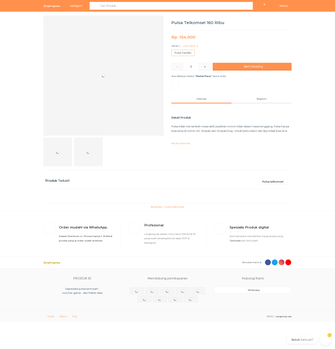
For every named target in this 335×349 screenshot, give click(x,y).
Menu (283, 6)
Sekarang (253, 66)
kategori (76, 6)
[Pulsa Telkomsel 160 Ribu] (103, 76)
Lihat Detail (188, 46)
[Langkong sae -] (51, 6)
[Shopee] (175, 86)
